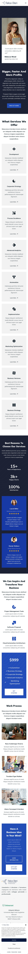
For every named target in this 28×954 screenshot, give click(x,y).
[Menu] (25, 3)
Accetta (14, 940)
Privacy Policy (14, 951)
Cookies (9, 951)
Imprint (19, 951)
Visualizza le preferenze (14, 948)
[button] (26, 925)
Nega (14, 944)
